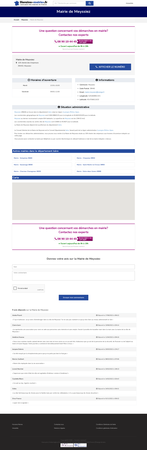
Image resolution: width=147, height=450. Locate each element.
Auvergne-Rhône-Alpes (71, 112)
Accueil (16, 20)
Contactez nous (59, 424)
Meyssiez (24, 20)
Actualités (15, 428)
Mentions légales (59, 428)
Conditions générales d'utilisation (106, 428)
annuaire (74, 442)
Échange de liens (100, 442)
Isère (50, 112)
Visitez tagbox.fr (54, 442)
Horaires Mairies (17, 424)
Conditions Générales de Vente (106, 424)
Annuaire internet (65, 442)
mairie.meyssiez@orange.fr (94, 92)
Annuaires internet (83, 442)
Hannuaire (45, 442)
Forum (92, 442)
